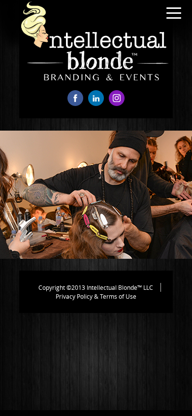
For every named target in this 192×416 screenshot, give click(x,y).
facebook (75, 98)
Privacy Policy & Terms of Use (96, 296)
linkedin (96, 98)
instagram (117, 98)
